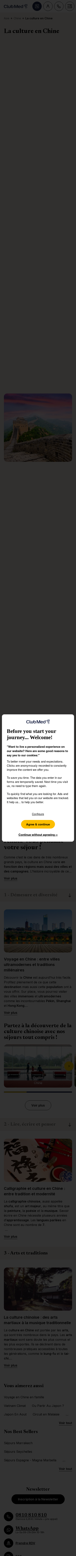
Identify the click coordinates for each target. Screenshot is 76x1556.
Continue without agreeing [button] (38, 834)
